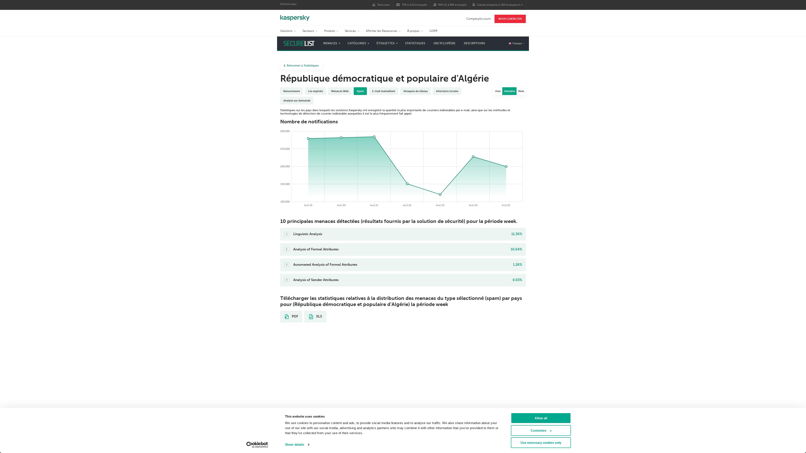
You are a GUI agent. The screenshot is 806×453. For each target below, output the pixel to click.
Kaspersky (295, 16)
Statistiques (415, 43)
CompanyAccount (478, 18)
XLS (318, 316)
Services (350, 31)
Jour (498, 91)
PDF (294, 316)
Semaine (509, 91)
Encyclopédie (444, 43)
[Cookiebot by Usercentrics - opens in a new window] (257, 445)
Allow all (541, 418)
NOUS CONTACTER (510, 18)
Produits (329, 31)
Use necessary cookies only (541, 442)
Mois (521, 91)
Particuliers (383, 4)
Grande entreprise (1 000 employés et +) (500, 4)
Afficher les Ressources (381, 31)
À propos (413, 31)
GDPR (433, 31)
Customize (538, 430)
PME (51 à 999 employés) (452, 4)
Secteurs (308, 31)
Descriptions (474, 43)
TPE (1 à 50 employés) (414, 4)
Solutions (286, 31)
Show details (294, 444)
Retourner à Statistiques (303, 65)
